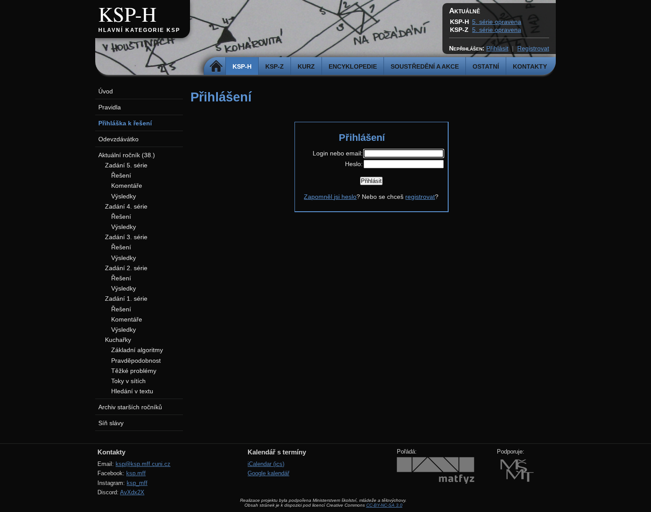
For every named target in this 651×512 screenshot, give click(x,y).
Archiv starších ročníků (130, 407)
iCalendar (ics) (266, 464)
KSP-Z (274, 66)
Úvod (105, 91)
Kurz (306, 66)
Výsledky (123, 196)
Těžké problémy (133, 370)
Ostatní (486, 66)
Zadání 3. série (126, 236)
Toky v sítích (128, 380)
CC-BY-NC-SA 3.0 (384, 505)
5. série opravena (496, 21)
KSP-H (127, 13)
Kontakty (530, 66)
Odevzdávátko (118, 139)
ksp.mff (136, 473)
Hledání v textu (132, 391)
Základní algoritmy (137, 349)
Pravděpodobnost (136, 360)
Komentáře (126, 185)
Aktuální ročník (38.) (126, 155)
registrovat (420, 196)
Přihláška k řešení (125, 123)
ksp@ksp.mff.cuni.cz (143, 464)
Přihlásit (497, 48)
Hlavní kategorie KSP (139, 30)
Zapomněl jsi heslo (330, 196)
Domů (215, 66)
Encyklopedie (353, 66)
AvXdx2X (132, 492)
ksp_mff (137, 483)
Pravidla (109, 107)
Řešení (121, 175)
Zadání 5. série (126, 165)
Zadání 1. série (126, 298)
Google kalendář (268, 473)
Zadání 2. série (126, 268)
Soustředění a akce (425, 66)
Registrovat (533, 48)
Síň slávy (111, 423)
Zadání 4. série (126, 206)
